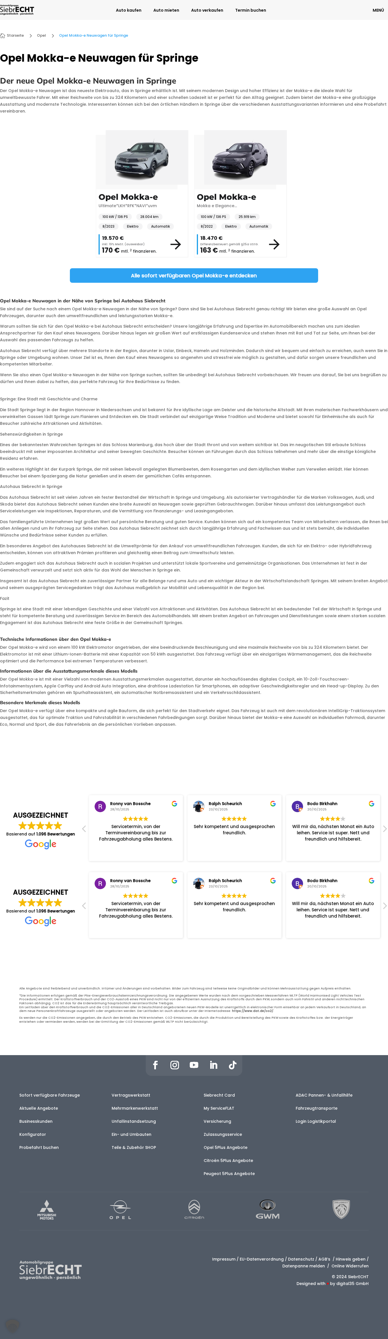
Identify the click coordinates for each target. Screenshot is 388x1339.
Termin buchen (250, 10)
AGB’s (324, 1259)
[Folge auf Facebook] (155, 1065)
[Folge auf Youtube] (194, 1065)
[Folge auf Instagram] (174, 1065)
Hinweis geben (351, 1259)
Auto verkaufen (207, 10)
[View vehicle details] (175, 244)
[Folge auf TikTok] (232, 1065)
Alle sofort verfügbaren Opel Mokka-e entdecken (194, 275)
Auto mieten (166, 10)
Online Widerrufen (349, 1266)
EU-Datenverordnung (262, 1259)
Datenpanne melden (303, 1266)
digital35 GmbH (352, 1283)
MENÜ (378, 10)
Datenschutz (301, 1259)
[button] (384, 830)
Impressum (223, 1259)
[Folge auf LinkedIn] (213, 1065)
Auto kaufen (128, 10)
